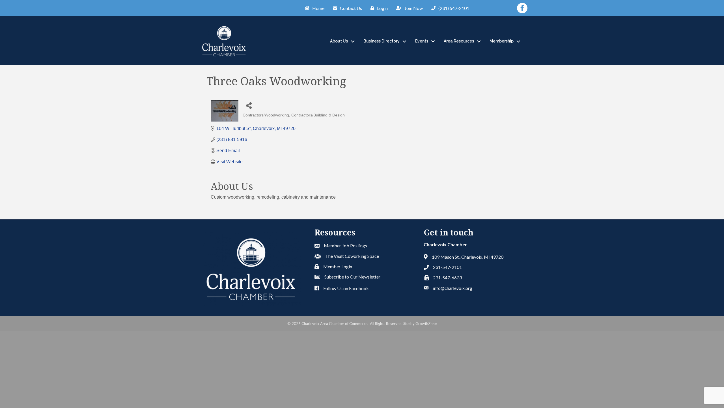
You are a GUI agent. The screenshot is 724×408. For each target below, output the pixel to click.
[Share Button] (249, 105)
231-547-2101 (447, 267)
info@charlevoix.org (452, 288)
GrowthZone (426, 323)
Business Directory (381, 41)
